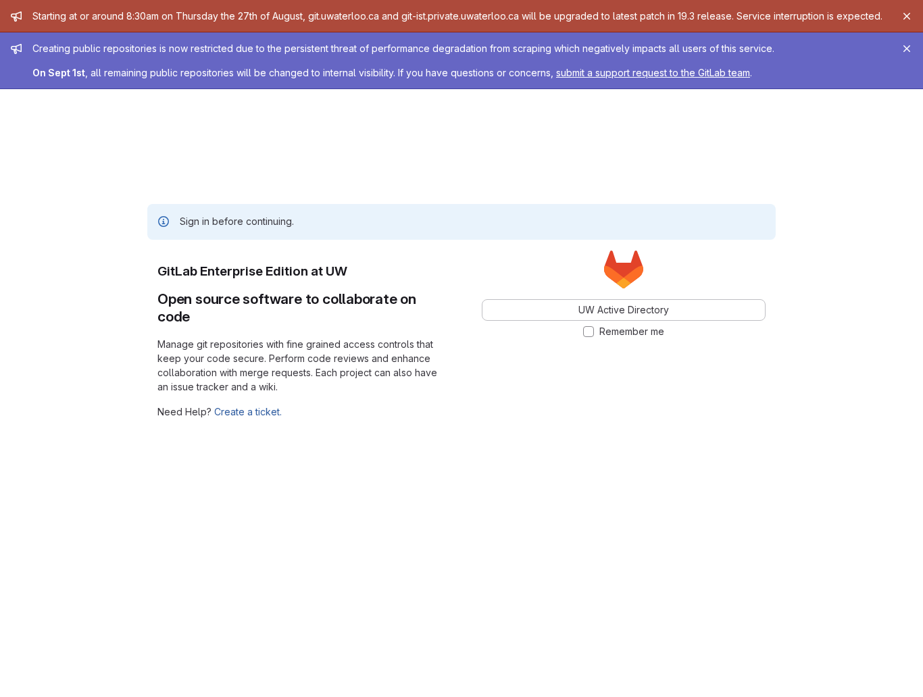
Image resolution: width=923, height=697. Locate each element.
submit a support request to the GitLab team (653, 72)
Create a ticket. (248, 411)
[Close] (907, 16)
